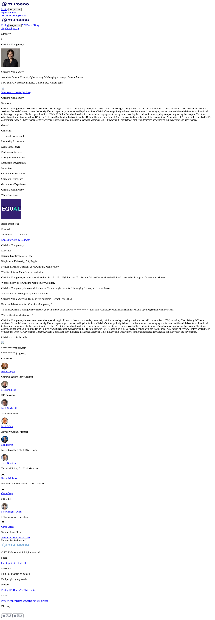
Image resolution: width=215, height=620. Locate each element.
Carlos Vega (7, 493)
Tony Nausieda (8, 463)
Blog (16, 15)
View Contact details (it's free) (16, 537)
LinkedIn (22, 563)
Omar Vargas (7, 526)
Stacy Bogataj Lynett (11, 511)
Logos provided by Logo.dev (15, 239)
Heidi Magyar (8, 371)
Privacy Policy (8, 600)
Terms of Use (22, 600)
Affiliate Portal (28, 590)
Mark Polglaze (8, 389)
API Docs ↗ (7, 15)
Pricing (4, 9)
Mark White (7, 426)
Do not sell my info (38, 600)
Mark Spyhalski (9, 408)
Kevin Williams (9, 478)
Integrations (15, 9)
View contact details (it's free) (16, 92)
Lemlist (14, 12)
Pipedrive (6, 12)
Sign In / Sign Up (10, 28)
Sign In (22, 15)
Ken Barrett (7, 444)
